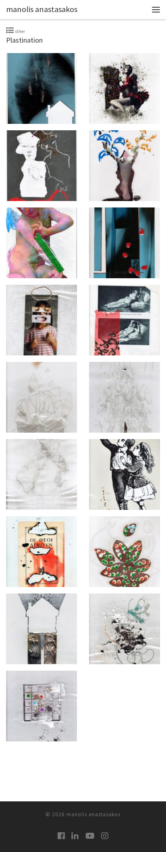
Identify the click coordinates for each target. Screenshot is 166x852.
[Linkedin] (75, 836)
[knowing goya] (124, 320)
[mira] (41, 397)
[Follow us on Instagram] (104, 836)
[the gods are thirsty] (41, 551)
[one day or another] (124, 397)
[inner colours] (124, 242)
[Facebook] (61, 836)
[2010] (41, 88)
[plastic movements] (41, 474)
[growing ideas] (124, 165)
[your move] (41, 706)
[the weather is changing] (41, 628)
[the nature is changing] (124, 551)
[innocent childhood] (41, 320)
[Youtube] (90, 836)
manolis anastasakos (93, 814)
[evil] (41, 165)
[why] (124, 628)
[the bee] (124, 474)
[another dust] (124, 88)
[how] (41, 242)
